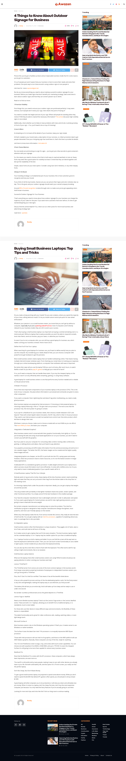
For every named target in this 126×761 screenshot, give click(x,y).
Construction (85, 731)
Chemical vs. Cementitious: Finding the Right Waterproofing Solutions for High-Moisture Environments (96, 81)
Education (84, 735)
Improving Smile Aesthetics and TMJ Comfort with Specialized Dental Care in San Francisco (96, 57)
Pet (93, 740)
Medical (94, 735)
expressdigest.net (33, 88)
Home (15, 11)
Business (21, 11)
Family (83, 737)
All (82, 724)
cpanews (24, 213)
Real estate (106, 724)
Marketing (95, 733)
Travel (105, 734)
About (102, 755)
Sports (105, 726)
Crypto (83, 733)
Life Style (95, 731)
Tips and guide (105, 731)
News (85, 16)
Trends (105, 737)
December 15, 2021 (31, 25)
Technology (106, 729)
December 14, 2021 (31, 258)
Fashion (83, 740)
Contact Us (109, 755)
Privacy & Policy (94, 755)
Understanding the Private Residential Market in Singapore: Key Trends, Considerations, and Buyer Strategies (95, 34)
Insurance (95, 729)
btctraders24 (42, 143)
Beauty (83, 726)
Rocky (21, 25)
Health (85, 40)
